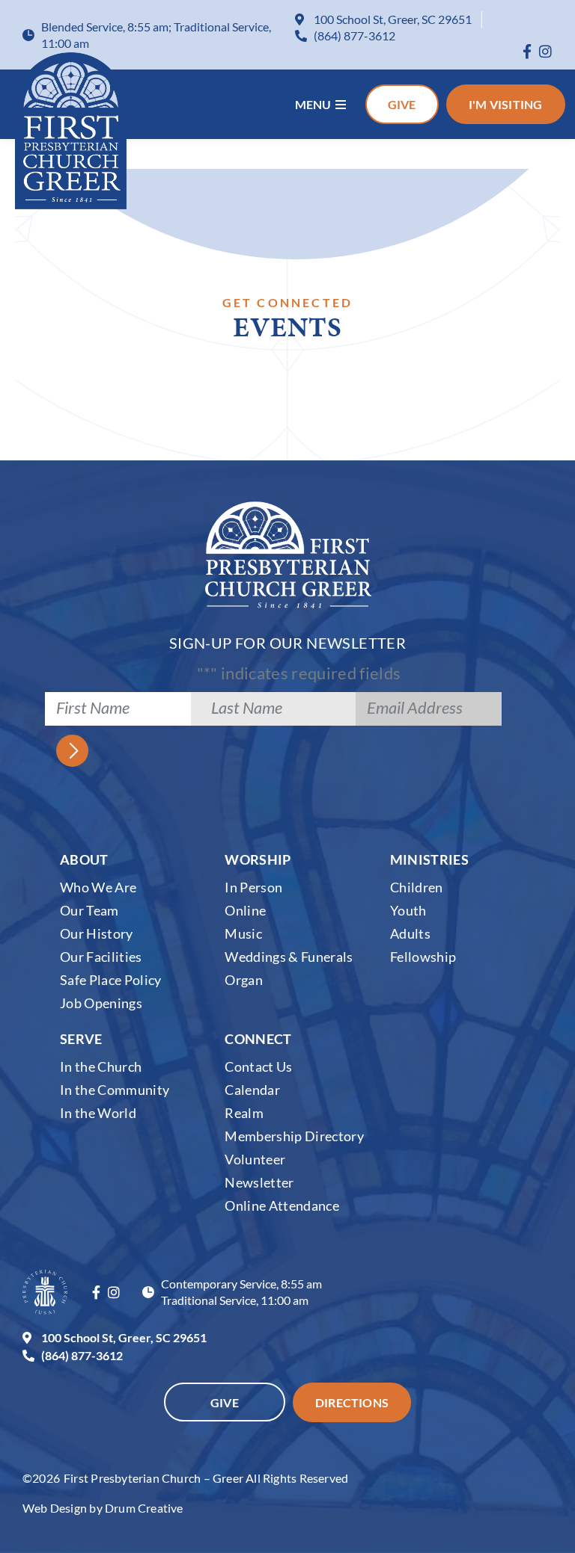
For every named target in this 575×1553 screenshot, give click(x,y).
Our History (96, 933)
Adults (410, 933)
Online (245, 910)
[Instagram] (545, 51)
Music (243, 933)
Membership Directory (294, 1136)
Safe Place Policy (111, 980)
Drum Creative (144, 1508)
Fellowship (423, 956)
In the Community (114, 1089)
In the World (98, 1113)
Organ (244, 980)
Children (416, 887)
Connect (258, 1039)
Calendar (252, 1089)
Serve (81, 1039)
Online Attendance (282, 1205)
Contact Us (258, 1066)
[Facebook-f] (527, 51)
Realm (244, 1113)
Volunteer (255, 1159)
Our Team (89, 910)
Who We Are (98, 887)
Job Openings (101, 1003)
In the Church (101, 1066)
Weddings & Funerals (289, 956)
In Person (253, 887)
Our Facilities (101, 956)
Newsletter (259, 1182)
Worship (257, 859)
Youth (408, 910)
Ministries (429, 859)
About (84, 859)
